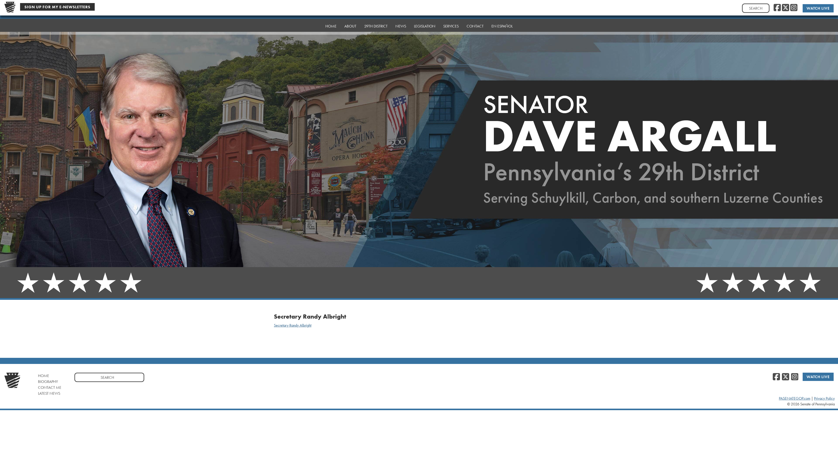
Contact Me (49, 387)
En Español (502, 26)
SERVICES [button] (451, 26)
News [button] (400, 26)
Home (43, 375)
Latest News (49, 393)
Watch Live (818, 8)
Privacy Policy (824, 398)
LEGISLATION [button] (424, 26)
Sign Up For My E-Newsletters (57, 6)
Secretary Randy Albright (292, 325)
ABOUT (350, 26)
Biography (48, 381)
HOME (331, 26)
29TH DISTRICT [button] (376, 26)
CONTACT (475, 26)
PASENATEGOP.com (794, 398)
